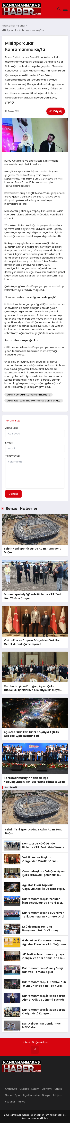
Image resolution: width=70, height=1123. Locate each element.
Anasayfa (11, 1089)
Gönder (13, 494)
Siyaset (24, 1089)
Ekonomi (47, 1089)
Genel (8, 1095)
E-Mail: (9, 442)
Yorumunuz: (12, 456)
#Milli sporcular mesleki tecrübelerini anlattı (33, 400)
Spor (18, 1095)
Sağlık (58, 1089)
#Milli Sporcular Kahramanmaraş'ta (28, 394)
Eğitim (35, 1089)
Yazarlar (10, 1101)
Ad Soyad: (11, 428)
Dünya (46, 1095)
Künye (21, 1101)
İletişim (57, 1095)
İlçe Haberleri (31, 1095)
